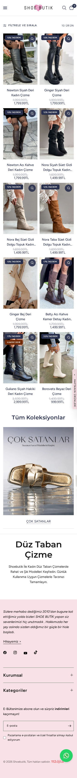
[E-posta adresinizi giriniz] (69, 726)
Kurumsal (13, 675)
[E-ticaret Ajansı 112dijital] (57, 761)
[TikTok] (38, 652)
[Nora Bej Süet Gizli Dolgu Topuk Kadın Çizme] (20, 208)
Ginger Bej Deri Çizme (20, 316)
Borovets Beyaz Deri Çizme (56, 391)
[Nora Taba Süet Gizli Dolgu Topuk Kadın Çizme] (57, 208)
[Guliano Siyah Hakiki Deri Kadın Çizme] (20, 357)
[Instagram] (18, 652)
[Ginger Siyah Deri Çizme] (57, 59)
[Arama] (64, 8)
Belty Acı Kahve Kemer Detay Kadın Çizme (57, 316)
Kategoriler (15, 690)
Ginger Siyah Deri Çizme (56, 92)
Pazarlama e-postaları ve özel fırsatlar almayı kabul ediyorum (40, 737)
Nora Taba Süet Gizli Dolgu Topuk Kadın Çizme (56, 242)
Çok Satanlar (38, 521)
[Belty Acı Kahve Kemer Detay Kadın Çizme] (57, 283)
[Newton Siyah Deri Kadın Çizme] (20, 59)
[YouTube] (28, 653)
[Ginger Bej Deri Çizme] (20, 283)
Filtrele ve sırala (22, 25)
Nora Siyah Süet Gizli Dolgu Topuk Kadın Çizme (56, 167)
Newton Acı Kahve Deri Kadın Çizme (20, 167)
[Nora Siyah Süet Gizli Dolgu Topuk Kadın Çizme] (57, 133)
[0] (71, 8)
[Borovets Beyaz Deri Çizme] (57, 357)
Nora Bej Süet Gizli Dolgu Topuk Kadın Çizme (20, 242)
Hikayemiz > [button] (12, 641)
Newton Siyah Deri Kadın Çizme (20, 92)
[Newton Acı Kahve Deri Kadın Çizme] (20, 133)
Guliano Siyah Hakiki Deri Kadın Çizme (20, 391)
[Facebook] (8, 652)
